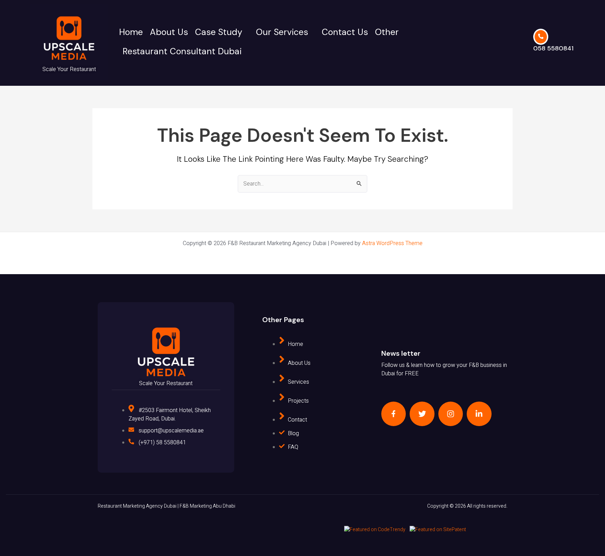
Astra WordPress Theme (392, 243)
